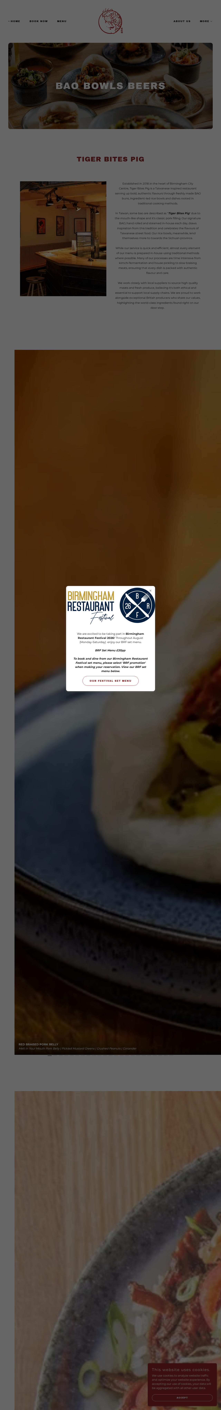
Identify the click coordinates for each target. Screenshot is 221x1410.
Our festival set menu (111, 681)
